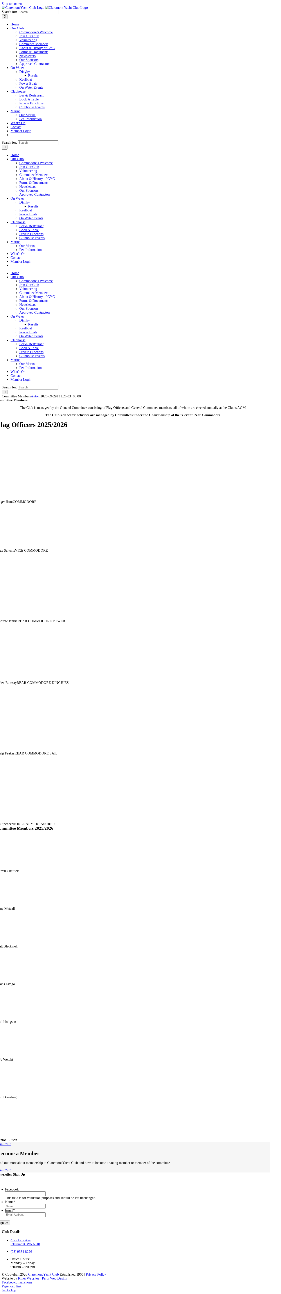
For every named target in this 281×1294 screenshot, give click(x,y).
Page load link (12, 1286)
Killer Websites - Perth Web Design (42, 1278)
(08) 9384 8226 (22, 1251)
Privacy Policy (96, 1274)
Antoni (35, 396)
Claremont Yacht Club (43, 1274)
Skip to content (12, 3)
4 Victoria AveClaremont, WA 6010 (25, 1242)
